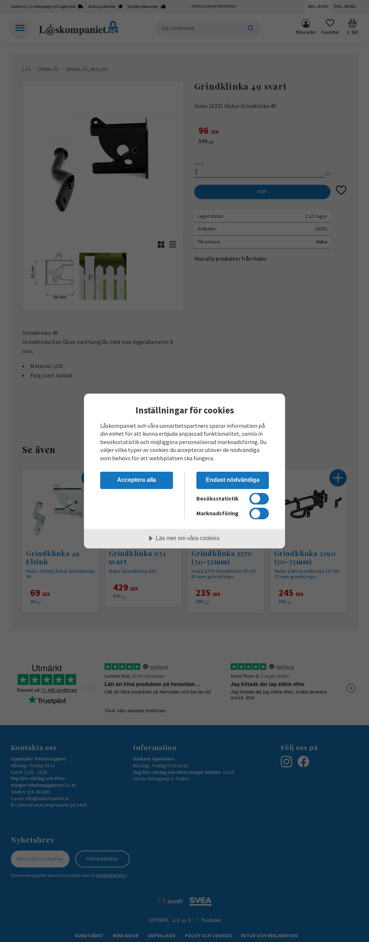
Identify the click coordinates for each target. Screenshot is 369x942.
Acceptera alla (136, 479)
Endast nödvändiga (232, 479)
